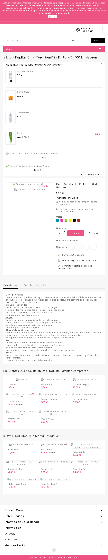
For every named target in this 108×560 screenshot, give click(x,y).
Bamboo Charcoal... (50, 153)
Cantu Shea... (24, 92)
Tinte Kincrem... (16, 401)
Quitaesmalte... (81, 399)
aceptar (52, 17)
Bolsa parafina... (16, 469)
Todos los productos (91, 174)
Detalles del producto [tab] (37, 285)
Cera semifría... (49, 469)
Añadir (77, 233)
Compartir (71, 246)
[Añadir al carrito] (11, 394)
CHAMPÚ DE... (23, 112)
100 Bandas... (47, 384)
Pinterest (93, 246)
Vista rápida (22, 394)
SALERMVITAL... (48, 418)
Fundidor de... (80, 452)
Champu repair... (82, 384)
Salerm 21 (13, 384)
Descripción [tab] (10, 285)
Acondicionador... (26, 71)
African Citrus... (42, 166)
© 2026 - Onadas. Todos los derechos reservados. (54, 557)
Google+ (86, 246)
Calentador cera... (50, 399)
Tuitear (79, 246)
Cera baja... (14, 449)
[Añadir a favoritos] (16, 394)
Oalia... (20, 133)
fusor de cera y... (50, 484)
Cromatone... (15, 418)
